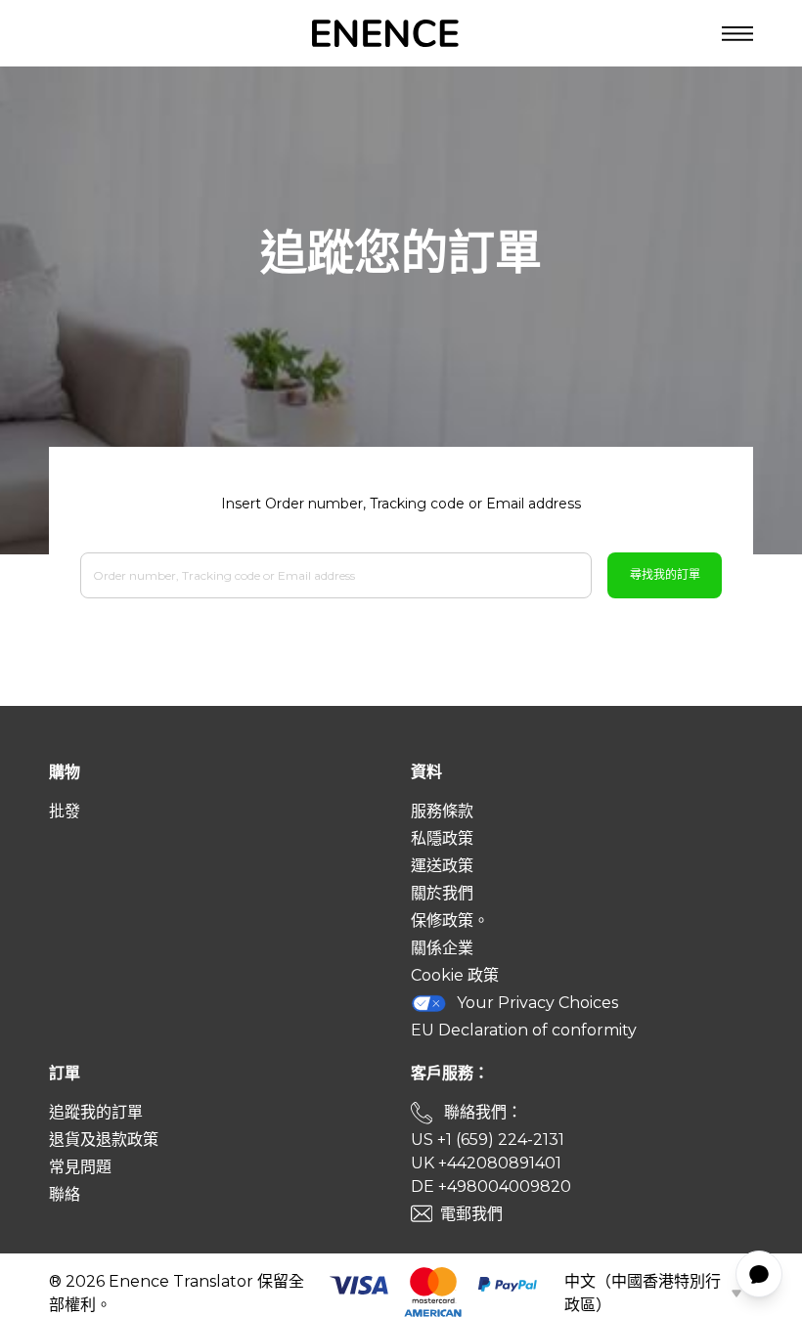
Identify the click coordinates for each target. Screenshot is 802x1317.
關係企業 (442, 948)
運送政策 (442, 865)
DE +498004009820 (491, 1186)
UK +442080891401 (486, 1163)
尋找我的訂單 (665, 574)
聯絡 (64, 1194)
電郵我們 (471, 1214)
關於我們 (442, 893)
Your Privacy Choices (537, 1002)
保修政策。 (450, 920)
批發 (64, 811)
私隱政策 (442, 838)
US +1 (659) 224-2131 (487, 1139)
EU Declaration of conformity (524, 1030)
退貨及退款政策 (103, 1139)
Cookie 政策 (455, 975)
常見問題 (80, 1167)
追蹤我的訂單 (96, 1112)
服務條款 (442, 811)
